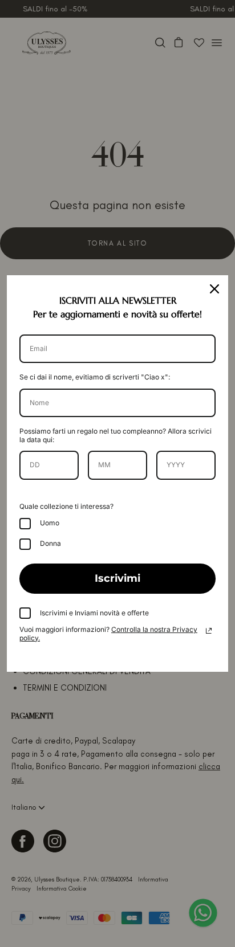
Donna (50, 543)
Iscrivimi (117, 578)
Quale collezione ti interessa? (66, 506)
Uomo (49, 523)
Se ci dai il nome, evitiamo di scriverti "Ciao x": (94, 377)
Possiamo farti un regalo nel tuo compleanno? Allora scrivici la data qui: (115, 435)
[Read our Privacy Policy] (209, 631)
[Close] (214, 289)
